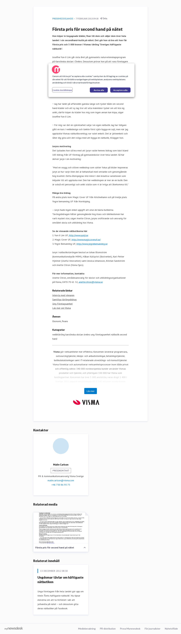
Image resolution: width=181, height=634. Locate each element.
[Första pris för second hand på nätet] (60, 527)
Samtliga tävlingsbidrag (64, 299)
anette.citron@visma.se (91, 282)
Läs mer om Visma (61, 308)
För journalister (152, 628)
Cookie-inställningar (62, 90)
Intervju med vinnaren (63, 295)
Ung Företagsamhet (62, 303)
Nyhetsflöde (171, 628)
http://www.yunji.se (78, 235)
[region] (91, 80)
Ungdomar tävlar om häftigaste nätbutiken (60, 579)
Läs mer (91, 391)
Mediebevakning (87, 628)
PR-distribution (108, 628)
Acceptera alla (120, 90)
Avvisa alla (99, 90)
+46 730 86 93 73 (61, 484)
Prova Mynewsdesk (130, 628)
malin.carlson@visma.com (61, 480)
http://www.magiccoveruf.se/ (86, 239)
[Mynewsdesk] (13, 629)
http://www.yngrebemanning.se (92, 243)
